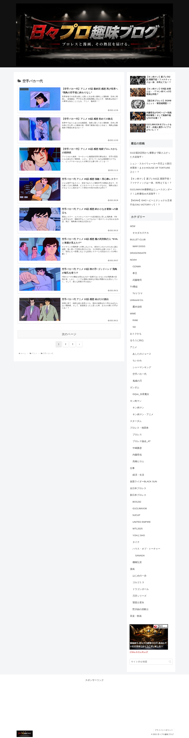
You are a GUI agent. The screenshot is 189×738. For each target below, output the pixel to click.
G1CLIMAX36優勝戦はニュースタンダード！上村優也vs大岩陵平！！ (151, 191)
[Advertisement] (94, 700)
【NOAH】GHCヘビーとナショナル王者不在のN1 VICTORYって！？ (151, 202)
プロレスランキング (138, 652)
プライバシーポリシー (164, 730)
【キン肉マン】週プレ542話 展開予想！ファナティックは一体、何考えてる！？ (151, 180)
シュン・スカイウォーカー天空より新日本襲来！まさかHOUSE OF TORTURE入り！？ (151, 167)
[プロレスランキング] (148, 637)
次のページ (69, 334)
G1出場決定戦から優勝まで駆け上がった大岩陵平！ (150, 155)
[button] (170, 661)
